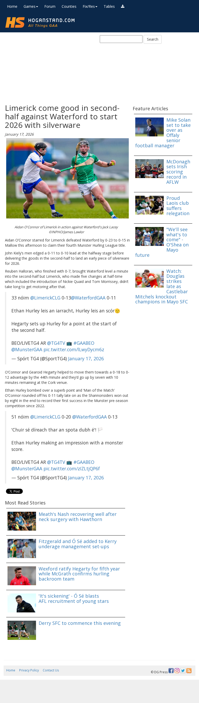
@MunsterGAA (26, 349)
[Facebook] (171, 670)
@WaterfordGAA (88, 298)
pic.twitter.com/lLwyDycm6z (74, 349)
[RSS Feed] (188, 670)
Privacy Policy (29, 670)
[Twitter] (183, 670)
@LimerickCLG (45, 298)
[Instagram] (177, 670)
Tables (109, 6)
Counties (69, 6)
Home (12, 6)
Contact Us (51, 670)
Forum (49, 6)
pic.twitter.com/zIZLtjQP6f (72, 468)
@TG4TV (56, 343)
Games (29, 6)
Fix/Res (89, 6)
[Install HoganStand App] (122, 6)
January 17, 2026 (86, 358)
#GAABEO (83, 343)
